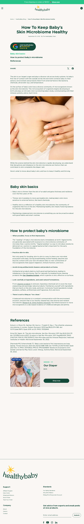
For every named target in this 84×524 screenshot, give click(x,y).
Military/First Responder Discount (52, 495)
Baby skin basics (17, 54)
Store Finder (6, 497)
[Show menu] (2, 8)
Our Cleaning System (31, 275)
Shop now (56, 381)
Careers (5, 511)
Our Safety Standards (49, 490)
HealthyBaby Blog (21, 19)
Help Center (6, 493)
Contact (5, 513)
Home (12, 19)
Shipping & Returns (8, 495)
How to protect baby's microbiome (26, 57)
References (15, 61)
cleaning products (23, 284)
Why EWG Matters (48, 492)
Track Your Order (7, 499)
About (5, 509)
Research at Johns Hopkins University (36, 303)
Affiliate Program (7, 490)
